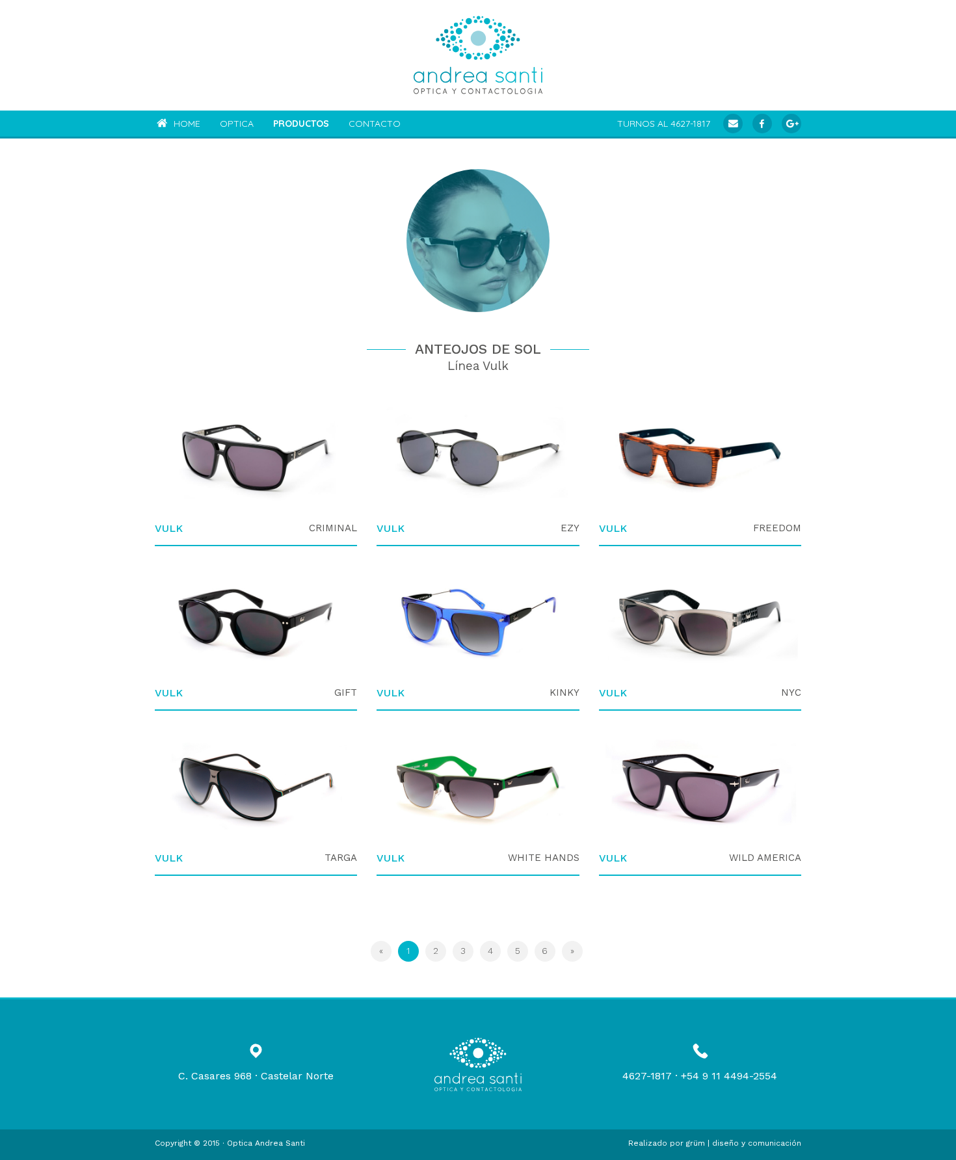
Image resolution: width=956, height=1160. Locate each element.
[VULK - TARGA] (256, 787)
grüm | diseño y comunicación (743, 1143)
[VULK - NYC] (700, 623)
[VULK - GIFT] (256, 623)
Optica (237, 123)
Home (185, 123)
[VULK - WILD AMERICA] (700, 787)
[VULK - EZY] (478, 457)
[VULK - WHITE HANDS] (478, 787)
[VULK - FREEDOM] (700, 457)
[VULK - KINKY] (478, 623)
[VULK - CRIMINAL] (256, 457)
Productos (301, 123)
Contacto (375, 123)
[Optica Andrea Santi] (478, 55)
